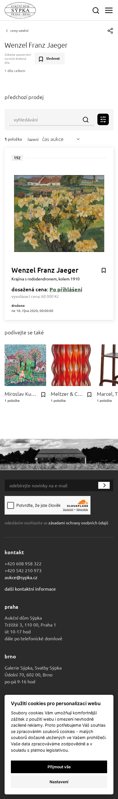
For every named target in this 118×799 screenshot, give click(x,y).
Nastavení (59, 781)
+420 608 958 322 (23, 563)
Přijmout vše (59, 767)
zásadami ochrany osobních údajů (78, 522)
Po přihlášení (66, 289)
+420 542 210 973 (23, 570)
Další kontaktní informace (30, 589)
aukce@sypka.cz (21, 577)
